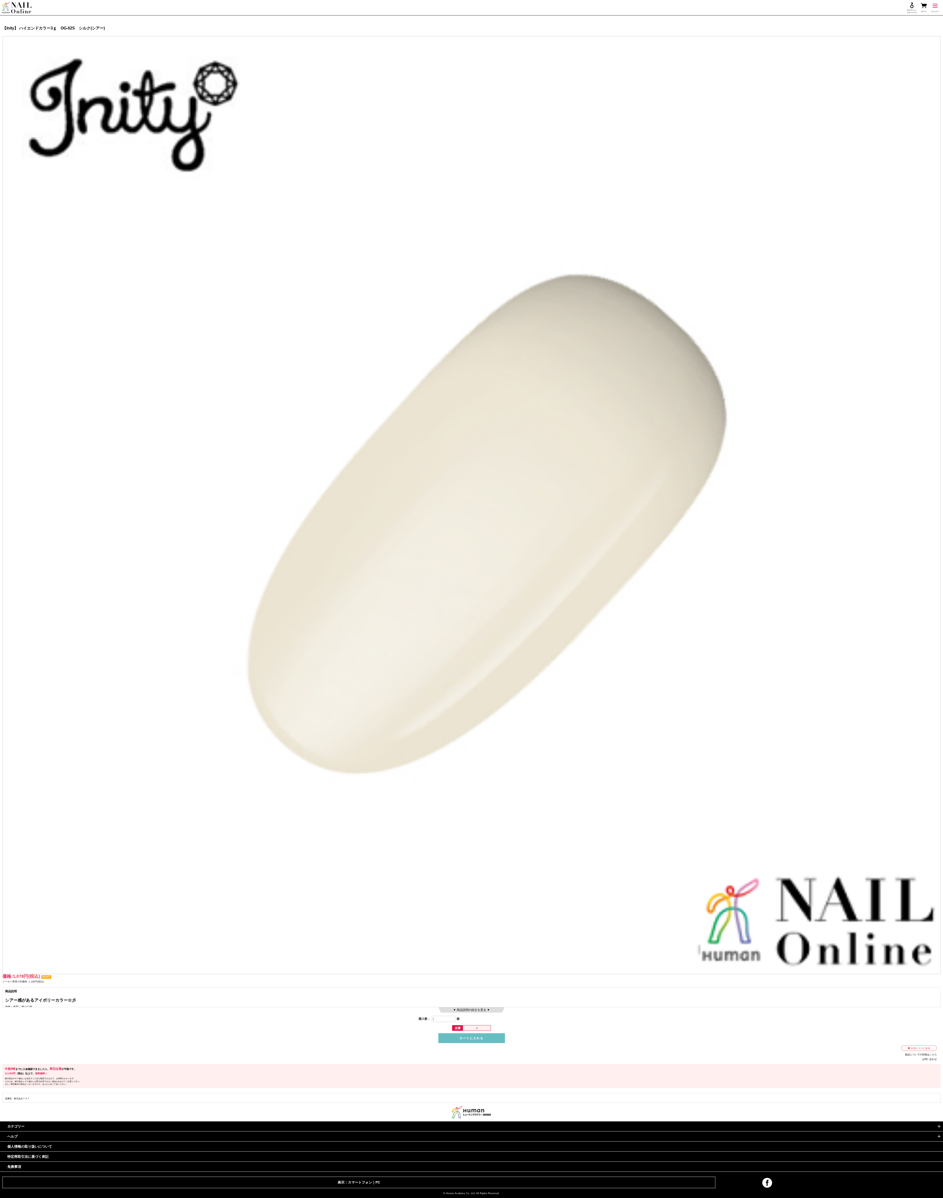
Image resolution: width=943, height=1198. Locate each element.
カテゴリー (16, 1126)
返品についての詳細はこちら (921, 1054)
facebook (767, 1183)
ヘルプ (12, 1136)
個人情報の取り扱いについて (29, 1146)
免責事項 (14, 1167)
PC (377, 1182)
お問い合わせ (929, 1059)
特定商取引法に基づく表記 (28, 1156)
